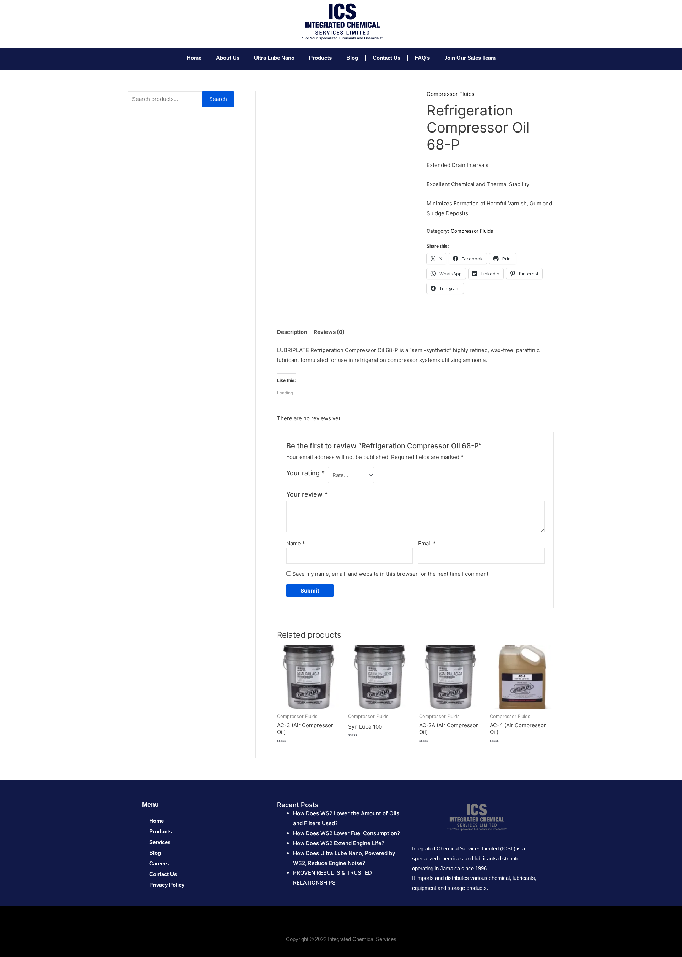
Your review (307, 494)
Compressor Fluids (451, 94)
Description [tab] (292, 332)
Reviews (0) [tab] (329, 332)
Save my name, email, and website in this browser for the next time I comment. (391, 574)
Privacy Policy (166, 885)
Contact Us (386, 58)
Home (194, 58)
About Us (227, 58)
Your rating (305, 473)
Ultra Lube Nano (274, 58)
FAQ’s (422, 58)
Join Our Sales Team (470, 58)
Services (159, 842)
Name (295, 543)
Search (218, 99)
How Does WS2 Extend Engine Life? (338, 843)
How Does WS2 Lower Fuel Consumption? (346, 833)
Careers (159, 863)
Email (427, 543)
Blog (352, 58)
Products (320, 58)
